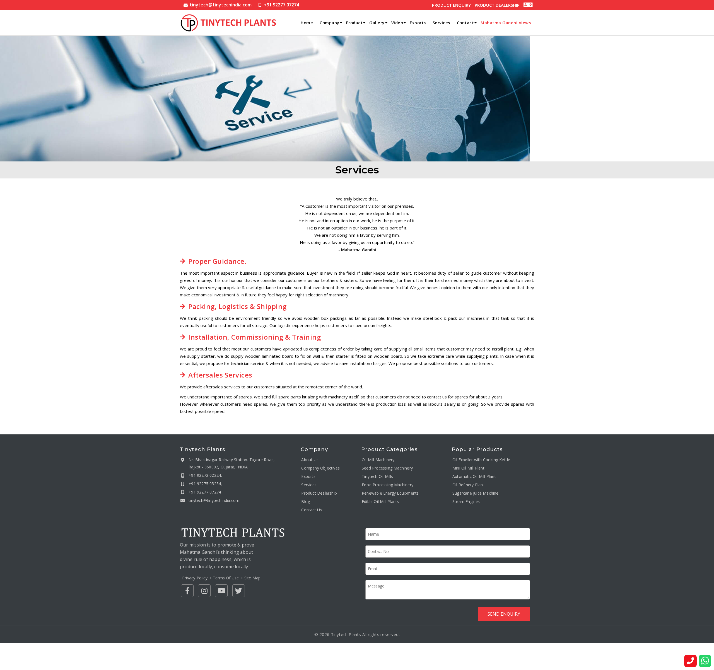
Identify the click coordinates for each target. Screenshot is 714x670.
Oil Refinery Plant (468, 485)
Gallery (377, 22)
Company (329, 22)
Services (441, 22)
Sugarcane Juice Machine (475, 493)
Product (354, 22)
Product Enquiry (451, 5)
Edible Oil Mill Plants (380, 501)
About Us (310, 460)
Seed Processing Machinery (387, 468)
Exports (418, 22)
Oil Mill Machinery (378, 460)
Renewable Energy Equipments (390, 493)
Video (397, 22)
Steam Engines (466, 501)
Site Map (252, 577)
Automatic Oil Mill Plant (474, 476)
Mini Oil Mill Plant (468, 468)
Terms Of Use (226, 577)
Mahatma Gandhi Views (506, 22)
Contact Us (311, 510)
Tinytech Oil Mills (377, 476)
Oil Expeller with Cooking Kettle (481, 460)
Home (307, 22)
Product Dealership (497, 5)
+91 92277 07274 (281, 5)
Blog (305, 501)
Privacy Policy (195, 577)
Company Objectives (320, 468)
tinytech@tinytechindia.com (221, 5)
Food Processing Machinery (387, 485)
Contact (465, 22)
